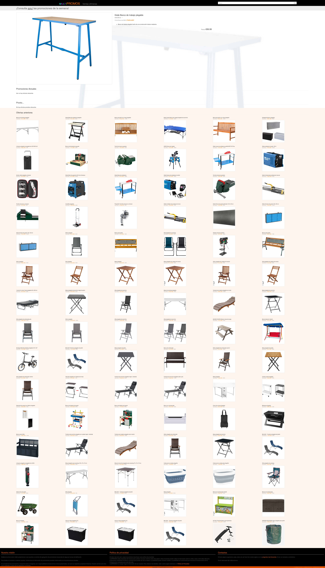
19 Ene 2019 (220, 521)
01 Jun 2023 (171, 262)
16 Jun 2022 (269, 320)
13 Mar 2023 (220, 176)
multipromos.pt (298, 567)
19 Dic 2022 (72, 118)
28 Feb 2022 (23, 176)
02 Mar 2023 (269, 234)
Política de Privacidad (183, 564)
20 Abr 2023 (269, 464)
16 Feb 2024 (72, 521)
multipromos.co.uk (318, 567)
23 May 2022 (121, 118)
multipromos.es (308, 567)
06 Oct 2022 (121, 176)
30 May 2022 (171, 320)
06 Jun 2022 (72, 176)
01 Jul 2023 (122, 493)
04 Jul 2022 (171, 234)
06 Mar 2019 (269, 521)
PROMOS (73, 3)
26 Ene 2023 (220, 406)
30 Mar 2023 (72, 464)
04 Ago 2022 (23, 147)
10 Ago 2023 (72, 205)
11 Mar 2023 (269, 435)
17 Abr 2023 (171, 464)
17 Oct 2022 (72, 147)
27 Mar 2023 (23, 464)
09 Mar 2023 (220, 118)
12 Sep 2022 (220, 378)
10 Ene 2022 (121, 147)
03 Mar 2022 (72, 291)
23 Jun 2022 (23, 118)
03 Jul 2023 (23, 205)
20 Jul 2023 (171, 493)
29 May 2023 (72, 493)
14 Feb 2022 (220, 147)
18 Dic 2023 (23, 521)
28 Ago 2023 (220, 493)
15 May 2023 (269, 176)
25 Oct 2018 (23, 291)
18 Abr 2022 (121, 291)
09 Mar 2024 (171, 521)
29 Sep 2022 (269, 378)
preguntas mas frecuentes (269, 557)
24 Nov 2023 (269, 118)
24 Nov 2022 (171, 406)
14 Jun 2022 (73, 349)
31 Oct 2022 (171, 118)
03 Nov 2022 (72, 406)
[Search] (295, 3)
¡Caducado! (130, 20)
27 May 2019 (121, 205)
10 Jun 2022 (220, 320)
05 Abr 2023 (121, 464)
